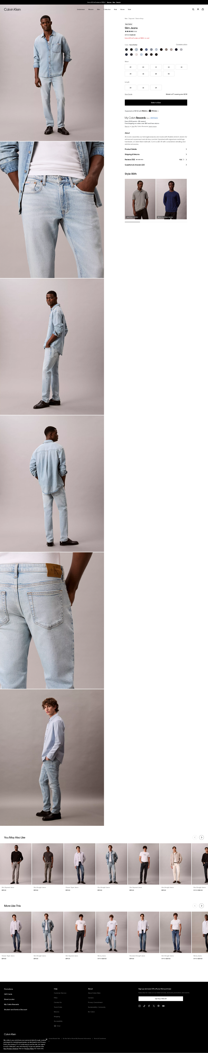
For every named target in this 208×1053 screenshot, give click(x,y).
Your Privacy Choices (10, 1048)
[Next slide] (201, 837)
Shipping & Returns (132, 154)
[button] (158, 111)
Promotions (8, 989)
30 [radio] (143, 67)
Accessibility (58, 1021)
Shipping (57, 1016)
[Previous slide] (195, 837)
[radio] (126, 49)
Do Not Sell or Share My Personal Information (77, 1038)
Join (133, 126)
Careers (91, 998)
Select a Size (156, 102)
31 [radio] (156, 67)
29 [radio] (130, 67)
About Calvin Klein (94, 993)
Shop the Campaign (116, 2)
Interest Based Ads (54, 1038)
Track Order (58, 1007)
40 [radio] (169, 74)
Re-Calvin (91, 1012)
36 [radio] (143, 74)
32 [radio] (168, 67)
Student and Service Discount (15, 1009)
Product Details (131, 149)
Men (126, 18)
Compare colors (181, 44)
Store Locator (9, 999)
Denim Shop (139, 18)
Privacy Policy (29, 1048)
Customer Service (60, 993)
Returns (56, 1012)
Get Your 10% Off (161, 999)
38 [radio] (156, 74)
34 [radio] (130, 74)
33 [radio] (181, 67)
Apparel (131, 18)
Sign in (127, 126)
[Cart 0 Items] (203, 9)
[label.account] (198, 9)
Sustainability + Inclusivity (97, 1007)
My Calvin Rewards (11, 1004)
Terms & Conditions (100, 1038)
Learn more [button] (153, 126)
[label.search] (193, 9)
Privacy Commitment (95, 1002)
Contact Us (58, 1002)
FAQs (55, 998)
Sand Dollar (133, 45)
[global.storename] (12, 9)
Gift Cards (8, 994)
